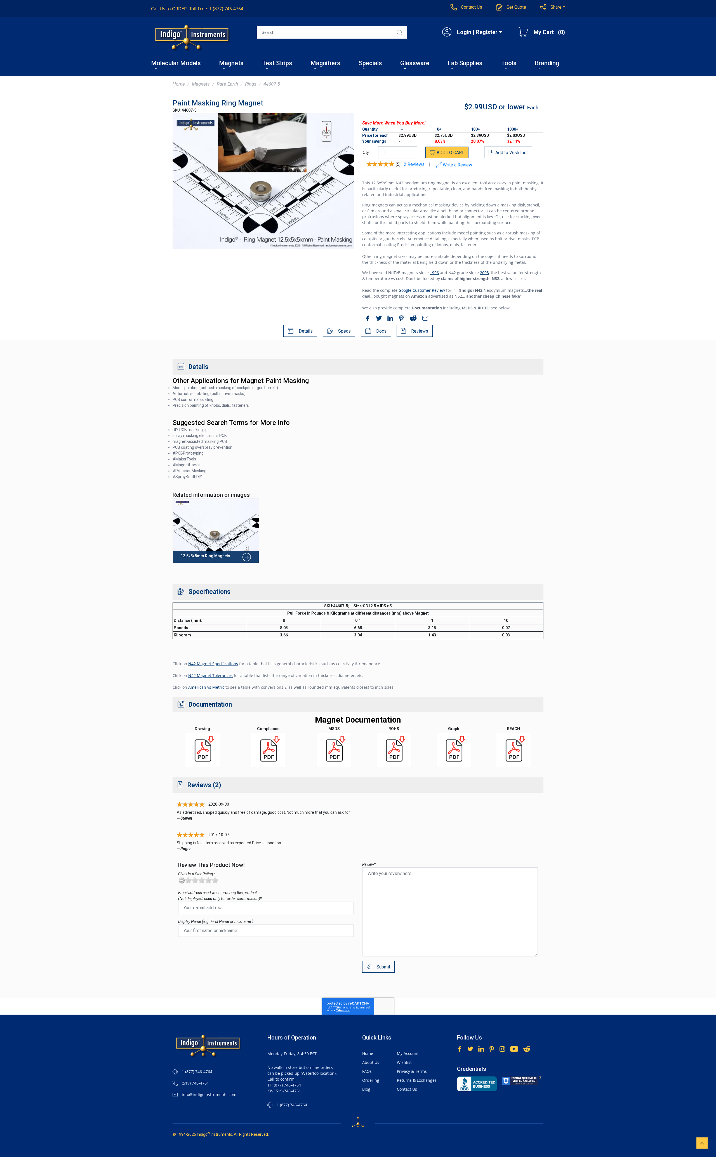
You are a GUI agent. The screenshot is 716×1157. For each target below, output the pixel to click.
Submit (382, 967)
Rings (250, 84)
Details (305, 331)
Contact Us (407, 1089)
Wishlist (404, 1062)
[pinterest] (400, 319)
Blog (366, 1089)
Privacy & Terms (412, 1071)
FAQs (367, 1071)
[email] (424, 319)
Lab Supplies (464, 64)
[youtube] (514, 1048)
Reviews (419, 331)
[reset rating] (181, 880)
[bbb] (477, 1083)
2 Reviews (414, 164)
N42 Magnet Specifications (213, 663)
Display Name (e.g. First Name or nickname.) (215, 921)
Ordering (370, 1080)
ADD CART (449, 152)
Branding (547, 64)
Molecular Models (176, 64)
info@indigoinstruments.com (209, 1094)
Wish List (511, 152)
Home (179, 84)
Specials (370, 64)
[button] (552, 7)
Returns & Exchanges (417, 1080)
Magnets (231, 64)
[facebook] (366, 319)
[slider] (201, 880)
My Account (408, 1053)
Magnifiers (325, 64)
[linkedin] (389, 319)
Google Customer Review (422, 290)
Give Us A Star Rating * (197, 874)
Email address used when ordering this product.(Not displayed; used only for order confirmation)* (220, 895)
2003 (484, 272)
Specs (344, 331)
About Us (370, 1062)
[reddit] (412, 319)
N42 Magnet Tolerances (210, 675)
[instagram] (502, 1048)
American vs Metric (206, 687)
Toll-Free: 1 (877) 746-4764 (197, 9)
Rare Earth (227, 84)
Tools (509, 64)
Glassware (414, 64)
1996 (434, 272)
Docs (381, 331)
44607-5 (271, 84)
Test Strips (277, 64)
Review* (369, 864)
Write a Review (457, 165)
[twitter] (377, 319)
